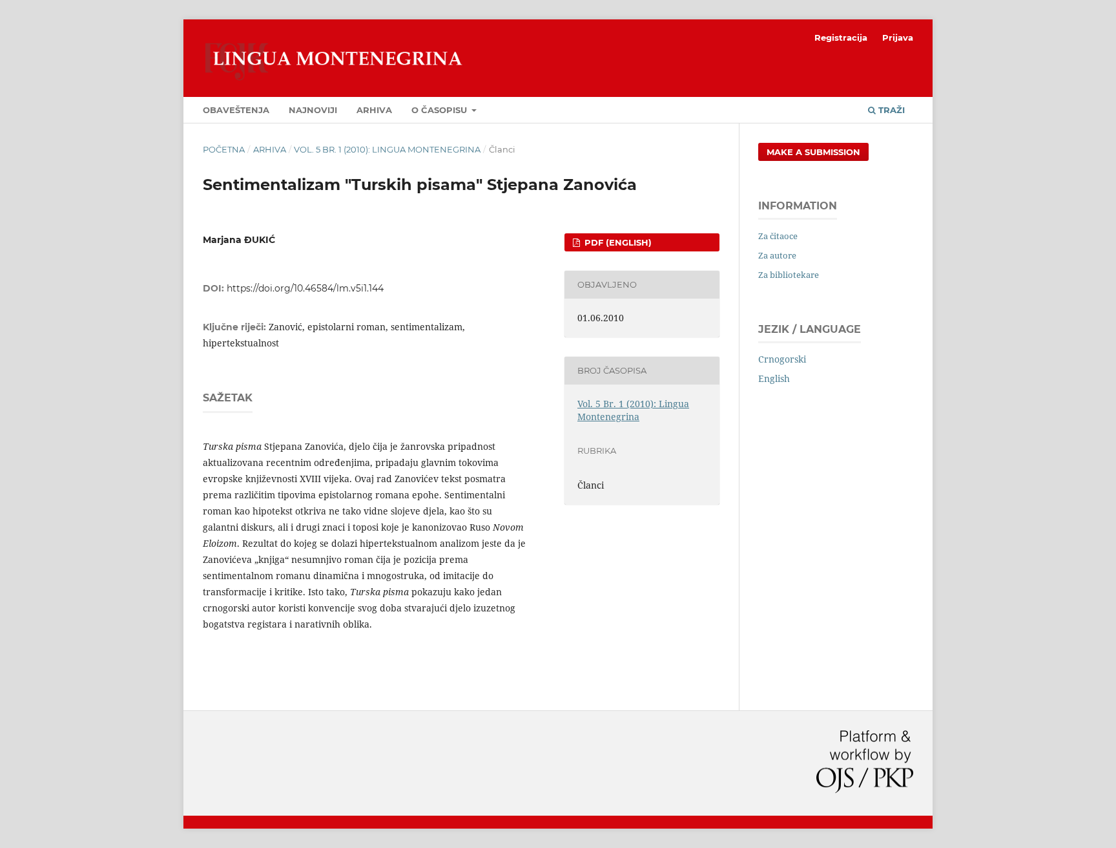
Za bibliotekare (788, 275)
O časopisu (440, 110)
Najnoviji (313, 110)
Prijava (897, 37)
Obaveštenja (236, 110)
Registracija (840, 37)
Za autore (777, 255)
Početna (224, 149)
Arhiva (374, 110)
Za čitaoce (778, 236)
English (774, 378)
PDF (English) (617, 242)
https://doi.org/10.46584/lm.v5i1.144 (305, 288)
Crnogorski (782, 359)
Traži (890, 110)
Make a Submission (813, 152)
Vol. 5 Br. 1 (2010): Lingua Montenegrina (387, 149)
